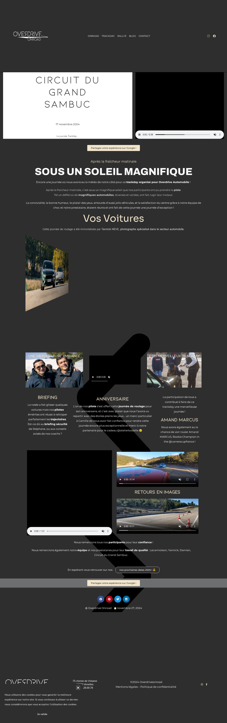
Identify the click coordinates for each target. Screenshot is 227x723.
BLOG (132, 36)
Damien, (185, 550)
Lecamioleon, (159, 550)
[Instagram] (208, 36)
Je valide (42, 714)
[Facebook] (214, 36)
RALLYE (121, 36)
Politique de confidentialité (158, 686)
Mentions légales (127, 686)
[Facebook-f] (206, 684)
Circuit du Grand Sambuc (111, 555)
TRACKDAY (108, 36)
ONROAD (93, 36)
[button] (78, 687)
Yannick (173, 550)
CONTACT (144, 36)
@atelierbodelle (127, 430)
